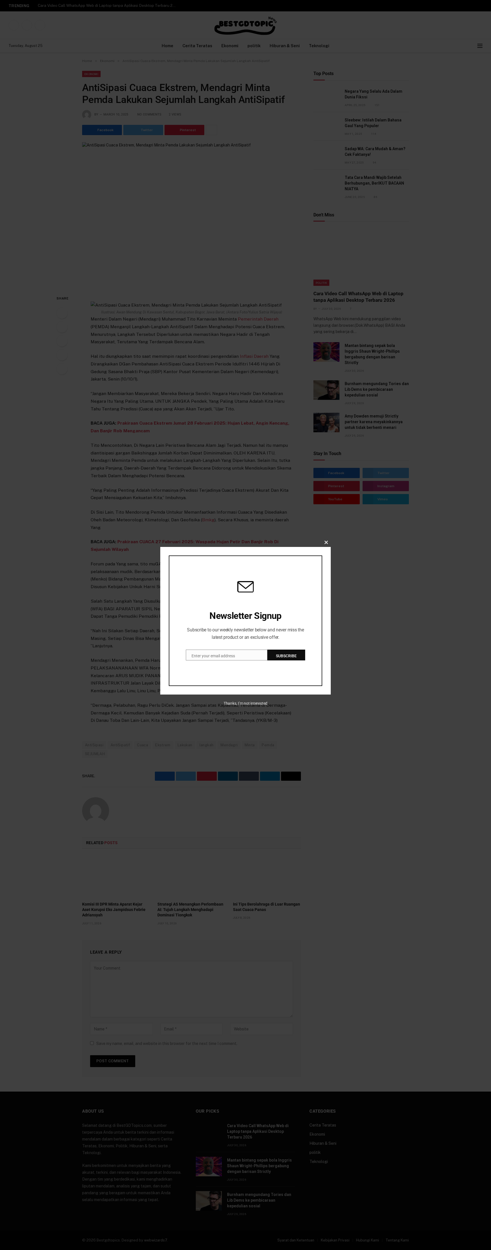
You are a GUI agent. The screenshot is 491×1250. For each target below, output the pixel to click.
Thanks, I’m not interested (245, 703)
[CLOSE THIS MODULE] (326, 542)
